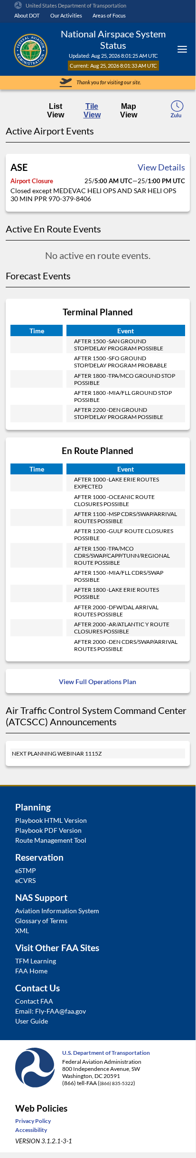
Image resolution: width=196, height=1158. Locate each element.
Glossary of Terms (41, 921)
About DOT (26, 15)
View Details (161, 167)
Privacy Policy (33, 1120)
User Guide (31, 1021)
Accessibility (31, 1129)
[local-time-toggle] (177, 111)
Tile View (92, 110)
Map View (128, 110)
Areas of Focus (109, 15)
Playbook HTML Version (51, 820)
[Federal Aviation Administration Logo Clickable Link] (30, 49)
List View (55, 110)
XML (22, 930)
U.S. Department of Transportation (106, 1052)
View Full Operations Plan (97, 681)
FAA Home (31, 971)
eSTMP (25, 870)
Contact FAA (34, 1001)
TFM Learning (35, 961)
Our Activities (66, 15)
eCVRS (25, 880)
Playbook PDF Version (48, 830)
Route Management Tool (50, 840)
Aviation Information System (57, 911)
